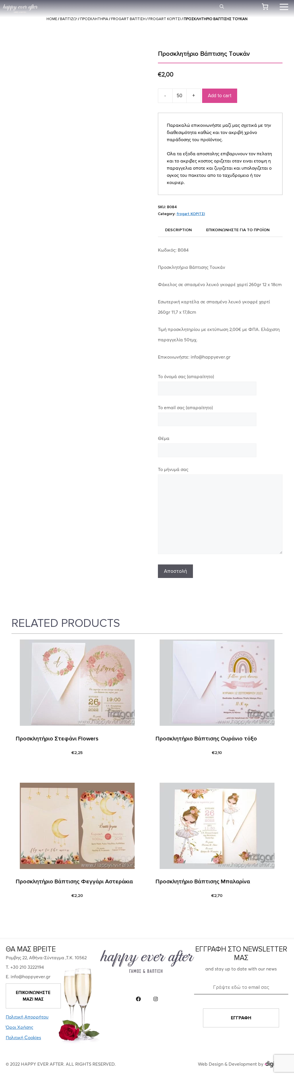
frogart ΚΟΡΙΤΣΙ (164, 19)
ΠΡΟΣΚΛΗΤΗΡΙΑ (94, 19)
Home (52, 19)
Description (178, 229)
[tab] (178, 230)
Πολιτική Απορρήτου (27, 1017)
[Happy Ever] (20, 8)
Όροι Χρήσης (19, 1027)
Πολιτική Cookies (23, 1037)
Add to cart (219, 96)
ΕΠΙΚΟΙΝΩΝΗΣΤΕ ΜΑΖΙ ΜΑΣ (33, 996)
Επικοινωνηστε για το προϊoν (238, 229)
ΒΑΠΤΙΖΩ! (68, 19)
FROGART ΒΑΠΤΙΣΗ (128, 19)
